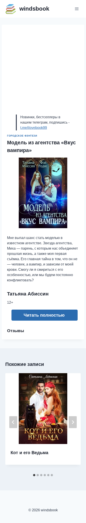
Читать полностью (44, 315)
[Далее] (73, 422)
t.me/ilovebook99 (33, 128)
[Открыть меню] (77, 8)
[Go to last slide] (13, 422)
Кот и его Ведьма (29, 452)
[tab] (34, 475)
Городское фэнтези (22, 135)
